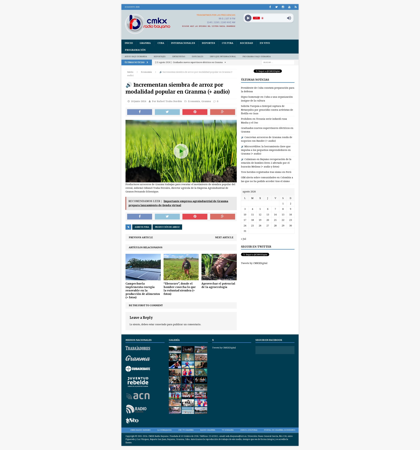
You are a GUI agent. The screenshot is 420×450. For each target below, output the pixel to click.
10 (245, 214)
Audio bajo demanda (136, 56)
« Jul (243, 239)
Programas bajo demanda (256, 56)
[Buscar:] (278, 62)
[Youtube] (289, 7)
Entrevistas (178, 56)
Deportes (208, 43)
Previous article (141, 237)
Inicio (129, 43)
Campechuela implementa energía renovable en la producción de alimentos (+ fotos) (143, 290)
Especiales (197, 56)
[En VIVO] (296, 7)
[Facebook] (270, 7)
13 (267, 214)
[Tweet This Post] (167, 112)
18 (252, 220)
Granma (145, 43)
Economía (194, 101)
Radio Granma (207, 430)
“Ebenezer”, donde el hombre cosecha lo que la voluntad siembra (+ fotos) (180, 288)
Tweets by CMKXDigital (254, 263)
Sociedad (246, 43)
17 (245, 220)
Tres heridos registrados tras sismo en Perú (266, 172)
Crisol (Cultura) (248, 430)
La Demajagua (164, 430)
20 (267, 220)
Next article (224, 237)
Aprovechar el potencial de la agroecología (218, 285)
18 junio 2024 (138, 101)
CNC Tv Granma (186, 430)
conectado (161, 324)
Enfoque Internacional (223, 56)
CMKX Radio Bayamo (140, 430)
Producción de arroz (167, 227)
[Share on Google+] (222, 112)
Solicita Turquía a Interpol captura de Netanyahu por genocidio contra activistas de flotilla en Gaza (267, 110)
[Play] (248, 18)
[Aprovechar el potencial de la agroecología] (219, 278)
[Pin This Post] (194, 112)
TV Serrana (228, 430)
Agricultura (142, 227)
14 (275, 214)
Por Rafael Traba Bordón (167, 101)
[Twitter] (276, 7)
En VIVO (265, 43)
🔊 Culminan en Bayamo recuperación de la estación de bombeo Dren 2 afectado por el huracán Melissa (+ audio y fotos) (266, 163)
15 (283, 214)
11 (252, 214)
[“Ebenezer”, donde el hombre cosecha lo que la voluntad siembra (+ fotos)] (181, 278)
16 (290, 214)
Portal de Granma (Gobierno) (279, 430)
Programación (135, 50)
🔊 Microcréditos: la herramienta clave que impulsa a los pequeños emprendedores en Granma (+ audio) (266, 150)
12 (260, 214)
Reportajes (160, 56)
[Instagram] (283, 7)
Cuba (161, 43)
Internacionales (183, 43)
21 (275, 220)
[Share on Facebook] (139, 112)
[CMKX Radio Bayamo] (149, 24)
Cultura (227, 43)
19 (260, 220)
